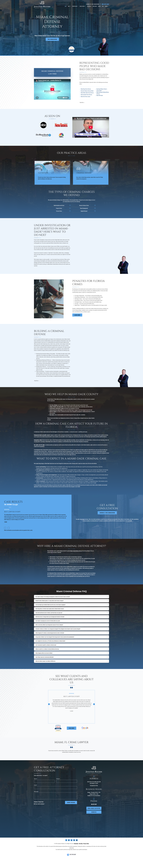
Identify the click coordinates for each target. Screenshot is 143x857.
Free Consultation (52, 39)
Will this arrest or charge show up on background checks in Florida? (71, 616)
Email (35, 785)
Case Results (89, 6)
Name (35, 778)
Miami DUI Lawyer (99, 95)
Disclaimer (36, 801)
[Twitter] (68, 840)
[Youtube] (76, 840)
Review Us (93, 812)
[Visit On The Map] (71, 854)
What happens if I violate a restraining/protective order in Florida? (71, 632)
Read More (82, 102)
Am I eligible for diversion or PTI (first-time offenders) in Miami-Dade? (71, 640)
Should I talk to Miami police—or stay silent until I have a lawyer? (71, 600)
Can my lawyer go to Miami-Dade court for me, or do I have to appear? (71, 604)
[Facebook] (66, 840)
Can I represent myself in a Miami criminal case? (71, 644)
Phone (58, 778)
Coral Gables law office (94, 808)
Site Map (81, 843)
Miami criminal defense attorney (76, 550)
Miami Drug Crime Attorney (86, 89)
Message (36, 791)
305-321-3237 (105, 4)
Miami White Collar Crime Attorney (87, 92)
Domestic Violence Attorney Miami (87, 91)
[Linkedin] (71, 840)
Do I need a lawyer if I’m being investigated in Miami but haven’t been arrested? (71, 596)
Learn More (77, 315)
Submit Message (71, 802)
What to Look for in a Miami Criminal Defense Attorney (71, 648)
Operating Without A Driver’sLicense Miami (101, 89)
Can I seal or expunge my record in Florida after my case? (71, 620)
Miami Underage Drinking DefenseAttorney (102, 92)
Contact (106, 6)
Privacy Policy (40, 801)
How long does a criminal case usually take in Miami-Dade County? (71, 608)
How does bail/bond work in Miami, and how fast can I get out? (71, 612)
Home (66, 6)
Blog (103, 6)
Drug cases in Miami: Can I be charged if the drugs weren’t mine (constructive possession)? (71, 636)
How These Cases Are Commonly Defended (71, 657)
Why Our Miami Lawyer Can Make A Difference (71, 661)
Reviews (99, 6)
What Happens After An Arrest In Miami (71, 653)
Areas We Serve (82, 6)
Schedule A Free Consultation (107, 512)
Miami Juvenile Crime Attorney (86, 94)
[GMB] (74, 840)
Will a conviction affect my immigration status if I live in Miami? (71, 624)
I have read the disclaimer (40, 804)
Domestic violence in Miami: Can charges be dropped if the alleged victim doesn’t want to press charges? (71, 628)
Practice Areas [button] (74, 6)
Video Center (95, 6)
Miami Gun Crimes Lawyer (85, 96)
